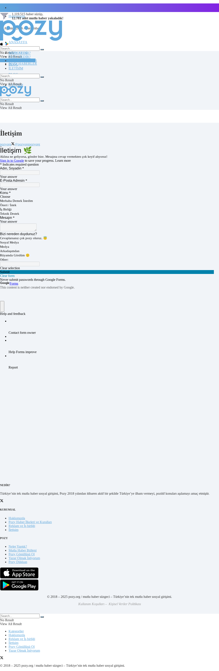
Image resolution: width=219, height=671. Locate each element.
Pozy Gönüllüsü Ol (22, 554)
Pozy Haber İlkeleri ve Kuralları (30, 522)
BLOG (13, 64)
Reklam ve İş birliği (22, 526)
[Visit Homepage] (31, 40)
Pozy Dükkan (18, 562)
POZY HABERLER (23, 63)
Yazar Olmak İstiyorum (24, 558)
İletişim (13, 7)
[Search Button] (42, 49)
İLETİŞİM (16, 68)
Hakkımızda (17, 518)
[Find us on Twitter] (1, 658)
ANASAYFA (18, 42)
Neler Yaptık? (18, 546)
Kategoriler (16, 631)
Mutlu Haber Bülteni (23, 550)
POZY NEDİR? (20, 57)
